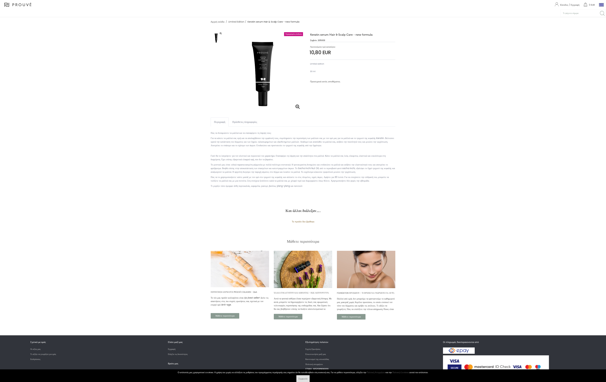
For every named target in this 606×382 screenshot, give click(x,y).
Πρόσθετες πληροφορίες (244, 122)
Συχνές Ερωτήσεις (312, 349)
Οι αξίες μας (35, 349)
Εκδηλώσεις (35, 359)
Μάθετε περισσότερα (225, 315)
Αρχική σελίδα (218, 21)
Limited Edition (236, 21)
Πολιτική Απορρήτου (376, 372)
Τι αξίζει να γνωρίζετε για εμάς (43, 354)
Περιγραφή (219, 122)
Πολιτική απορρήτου (314, 364)
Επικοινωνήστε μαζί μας (315, 354)
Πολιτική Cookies (400, 372)
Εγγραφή (171, 349)
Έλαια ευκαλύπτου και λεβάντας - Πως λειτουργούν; (301, 292)
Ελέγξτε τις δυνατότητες (178, 354)
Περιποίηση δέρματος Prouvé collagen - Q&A (234, 292)
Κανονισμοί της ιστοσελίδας (317, 359)
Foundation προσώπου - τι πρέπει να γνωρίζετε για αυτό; (366, 293)
